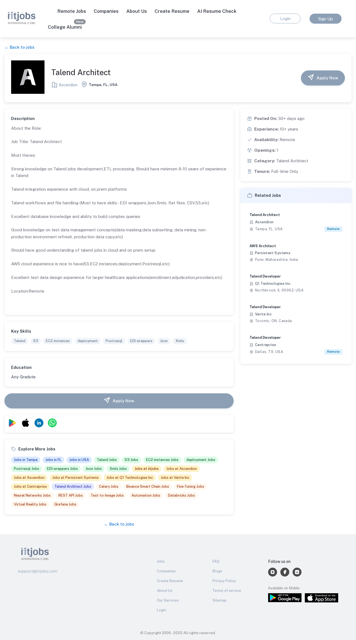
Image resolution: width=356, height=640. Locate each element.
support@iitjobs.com (37, 571)
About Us (136, 11)
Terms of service (226, 590)
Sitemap (219, 600)
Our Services (168, 600)
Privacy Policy (224, 581)
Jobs (161, 561)
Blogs (217, 571)
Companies (166, 571)
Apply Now (327, 77)
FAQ (215, 561)
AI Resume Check (216, 11)
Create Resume (172, 11)
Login (161, 610)
